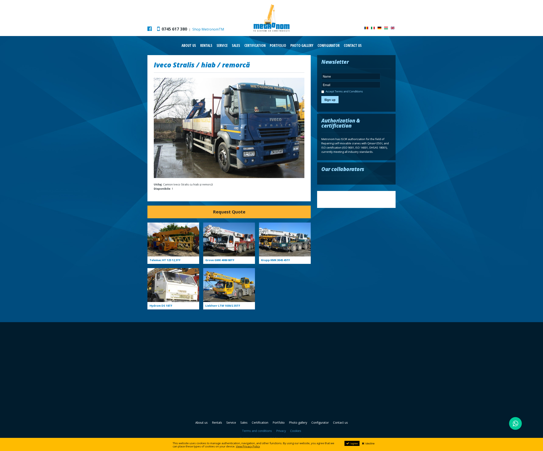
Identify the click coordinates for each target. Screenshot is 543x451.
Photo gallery (301, 45)
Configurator (329, 45)
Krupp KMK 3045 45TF (275, 260)
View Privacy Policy (248, 446)
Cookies (295, 431)
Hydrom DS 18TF (161, 306)
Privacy (281, 431)
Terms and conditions (257, 431)
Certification (255, 45)
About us (189, 45)
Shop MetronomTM (208, 29)
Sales (236, 45)
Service (222, 45)
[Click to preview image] (229, 127)
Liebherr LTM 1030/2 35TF (222, 306)
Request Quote (229, 212)
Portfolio (278, 45)
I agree (353, 443)
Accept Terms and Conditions (344, 91)
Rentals (206, 45)
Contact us (353, 45)
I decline (369, 443)
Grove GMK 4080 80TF (219, 260)
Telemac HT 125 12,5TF (165, 260)
